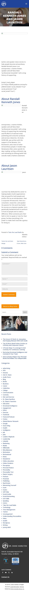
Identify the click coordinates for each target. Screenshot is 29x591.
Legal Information (14, 586)
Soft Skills (6, 499)
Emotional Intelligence (10, 406)
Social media (7, 494)
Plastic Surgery (8, 474)
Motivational (7, 454)
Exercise (5, 412)
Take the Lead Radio (9, 505)
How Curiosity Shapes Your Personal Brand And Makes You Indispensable (14, 357)
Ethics (5, 410)
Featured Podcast (9, 417)
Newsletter (6, 459)
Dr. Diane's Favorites (9, 401)
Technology (6, 507)
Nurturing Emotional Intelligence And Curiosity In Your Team (15, 353)
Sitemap (22, 586)
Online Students (8, 463)
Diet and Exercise (8, 397)
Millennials (6, 448)
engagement (7, 408)
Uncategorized (7, 514)
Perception (6, 465)
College (5, 390)
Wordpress (6, 523)
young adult (7, 527)
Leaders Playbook (8, 437)
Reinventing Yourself (9, 485)
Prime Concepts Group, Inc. (17, 589)
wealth (5, 521)
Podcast (5, 476)
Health (5, 428)
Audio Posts (7, 377)
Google (5, 423)
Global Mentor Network (10, 421)
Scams (5, 490)
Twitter (5, 512)
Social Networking (9, 496)
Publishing (6, 481)
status (5, 503)
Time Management (9, 510)
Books (5, 381)
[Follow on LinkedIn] (12, 572)
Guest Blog (6, 426)
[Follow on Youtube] (6, 572)
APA (4, 370)
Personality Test (8, 472)
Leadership (6, 439)
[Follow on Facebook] (2, 572)
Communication (8, 392)
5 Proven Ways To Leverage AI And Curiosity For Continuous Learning (14, 348)
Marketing (6, 443)
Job (4, 432)
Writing (5, 525)
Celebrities (6, 388)
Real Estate (6, 483)
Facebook (6, 415)
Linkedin (5, 441)
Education (6, 403)
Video (4, 518)
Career (5, 386)
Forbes (5, 419)
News (5, 457)
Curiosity (6, 395)
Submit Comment (9, 294)
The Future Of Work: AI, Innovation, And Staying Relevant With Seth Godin (15, 340)
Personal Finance (8, 468)
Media (5, 446)
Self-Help (6, 492)
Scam (4, 487)
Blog (4, 379)
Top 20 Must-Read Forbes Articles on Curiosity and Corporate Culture (15, 344)
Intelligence (6, 430)
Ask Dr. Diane (7, 375)
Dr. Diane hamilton (9, 399)
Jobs (4, 434)
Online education (8, 461)
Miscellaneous (7, 450)
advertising (6, 368)
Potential (6, 479)
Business (6, 384)
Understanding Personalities (12, 516)
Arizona (5, 373)
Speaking (6, 501)
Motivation (6, 452)
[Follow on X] (9, 572)
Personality (6, 470)
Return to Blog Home (10, 306)
